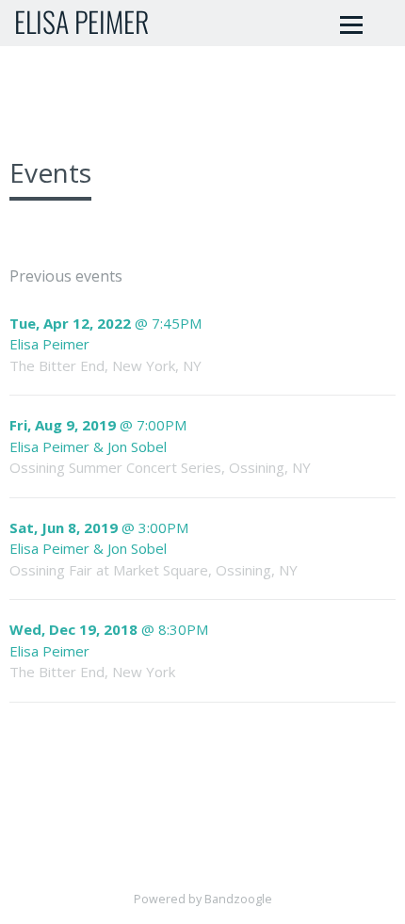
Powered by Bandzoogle (203, 899)
